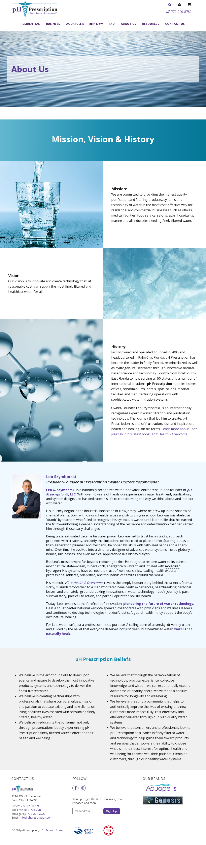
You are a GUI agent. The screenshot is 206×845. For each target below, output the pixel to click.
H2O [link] (68, 582)
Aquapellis (75, 24)
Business (53, 24)
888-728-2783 (33, 810)
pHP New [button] (96, 24)
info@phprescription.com (36, 817)
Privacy (60, 830)
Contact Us (175, 24)
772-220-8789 (181, 11)
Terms (49, 830)
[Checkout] (189, 5)
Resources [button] (150, 24)
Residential (30, 24)
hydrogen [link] (122, 368)
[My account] (179, 5)
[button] (169, 5)
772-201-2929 (36, 814)
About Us (128, 24)
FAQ (112, 24)
